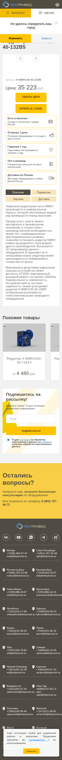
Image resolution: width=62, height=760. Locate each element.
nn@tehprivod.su (16, 672)
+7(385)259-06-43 (46, 611)
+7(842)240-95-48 (17, 711)
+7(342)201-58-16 (46, 630)
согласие (25, 439)
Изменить (15, 38)
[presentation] (20, 58)
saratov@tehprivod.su (48, 672)
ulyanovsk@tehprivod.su (20, 714)
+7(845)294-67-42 (46, 669)
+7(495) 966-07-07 (17, 553)
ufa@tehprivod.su (16, 653)
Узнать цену (31, 96)
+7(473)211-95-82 (46, 711)
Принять (31, 751)
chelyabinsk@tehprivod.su (21, 614)
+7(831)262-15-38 (17, 669)
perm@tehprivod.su (47, 633)
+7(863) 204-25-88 (17, 572)
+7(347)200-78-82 (17, 650)
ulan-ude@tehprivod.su (46, 693)
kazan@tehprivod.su (18, 633)
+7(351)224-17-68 (17, 611)
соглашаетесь (38, 739)
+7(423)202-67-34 (17, 689)
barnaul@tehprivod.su (48, 614)
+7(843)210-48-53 (17, 630)
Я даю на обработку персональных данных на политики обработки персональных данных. (32, 443)
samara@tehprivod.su (48, 653)
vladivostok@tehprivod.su (21, 691)
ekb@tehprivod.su (46, 575)
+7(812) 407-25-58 (46, 553)
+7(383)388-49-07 (17, 592)
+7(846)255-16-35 (46, 650)
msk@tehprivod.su (17, 556)
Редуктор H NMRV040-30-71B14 (24, 360)
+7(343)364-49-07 (46, 572)
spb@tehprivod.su (46, 556)
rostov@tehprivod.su (18, 575)
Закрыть (46, 38)
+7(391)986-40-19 (46, 592)
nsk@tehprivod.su (16, 595)
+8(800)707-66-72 (46, 689)
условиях (47, 441)
